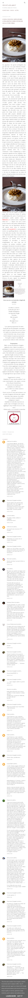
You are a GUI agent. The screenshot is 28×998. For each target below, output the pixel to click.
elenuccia (9, 857)
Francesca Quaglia (11, 500)
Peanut (9, 800)
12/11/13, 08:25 (10, 511)
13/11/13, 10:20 (10, 888)
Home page (5, 10)
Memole (9, 559)
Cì (7, 568)
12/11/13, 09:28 (10, 522)
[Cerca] (25, 2)
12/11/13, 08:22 (10, 496)
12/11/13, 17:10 (9, 759)
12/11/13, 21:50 (9, 853)
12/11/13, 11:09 (9, 564)
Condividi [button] (4, 431)
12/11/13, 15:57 (9, 710)
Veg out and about (9, 5)
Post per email (11, 431)
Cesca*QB (9, 763)
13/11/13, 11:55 (9, 921)
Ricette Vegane (9, 434)
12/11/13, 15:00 (9, 700)
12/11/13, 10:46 (9, 542)
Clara (8, 714)
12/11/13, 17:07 (9, 730)
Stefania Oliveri (11, 602)
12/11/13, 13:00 (10, 639)
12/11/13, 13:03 (9, 675)
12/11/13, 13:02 (9, 666)
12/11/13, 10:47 (9, 554)
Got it (20, 996)
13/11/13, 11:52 (9, 897)
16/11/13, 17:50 (9, 959)
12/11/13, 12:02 (9, 598)
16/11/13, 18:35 (9, 976)
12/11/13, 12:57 (9, 620)
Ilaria (8, 938)
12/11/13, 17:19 (9, 795)
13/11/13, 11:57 (9, 934)
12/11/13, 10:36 (9, 532)
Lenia (8, 515)
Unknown (9, 441)
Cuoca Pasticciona (11, 624)
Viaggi (12, 10)
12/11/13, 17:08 (9, 751)
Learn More (11, 996)
